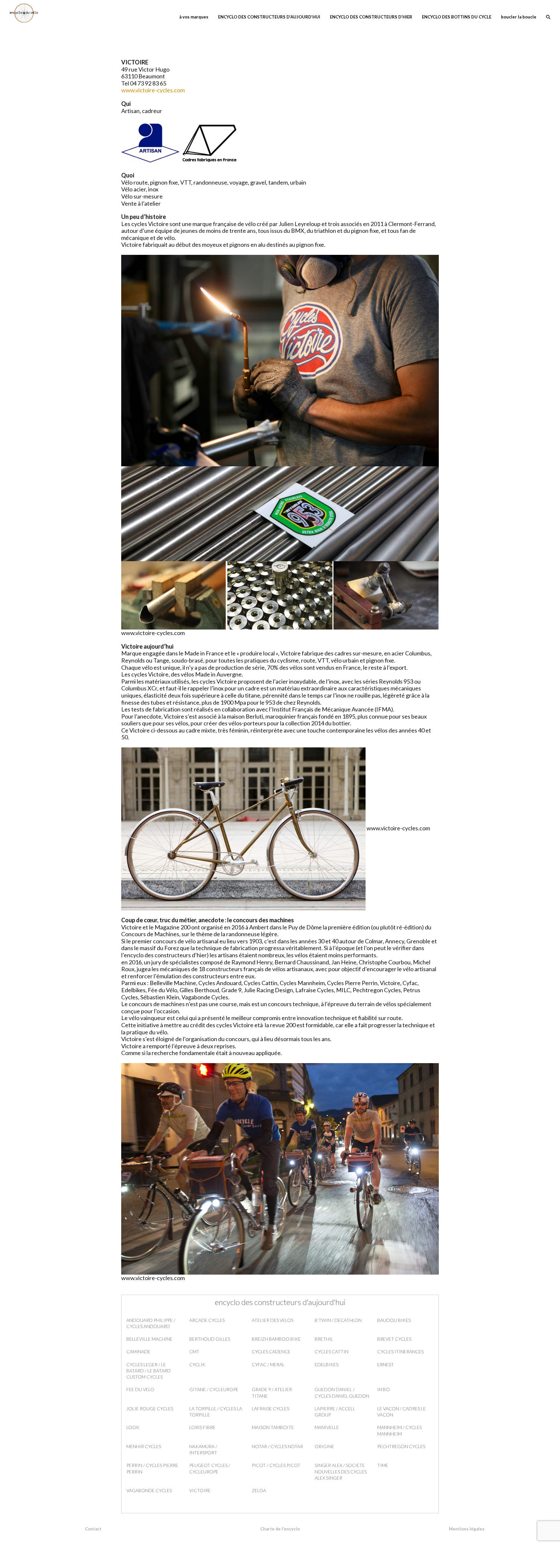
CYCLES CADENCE (271, 1351)
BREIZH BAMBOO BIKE (276, 1339)
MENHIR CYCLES (143, 1446)
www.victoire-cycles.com (153, 90)
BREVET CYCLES (394, 1339)
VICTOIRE (200, 1490)
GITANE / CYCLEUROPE (214, 1389)
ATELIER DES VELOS (272, 1320)
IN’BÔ (383, 1389)
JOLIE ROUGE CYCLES (149, 1408)
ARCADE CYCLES (207, 1320)
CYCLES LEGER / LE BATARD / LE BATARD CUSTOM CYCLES (148, 1371)
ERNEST (385, 1364)
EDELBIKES (326, 1364)
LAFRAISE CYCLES (270, 1408)
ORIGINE (324, 1446)
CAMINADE (138, 1351)
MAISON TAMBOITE (273, 1427)
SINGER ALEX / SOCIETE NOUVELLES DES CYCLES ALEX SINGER (341, 1471)
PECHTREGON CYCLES (401, 1446)
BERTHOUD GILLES (209, 1339)
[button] (548, 16)
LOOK (132, 1427)
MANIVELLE (327, 1427)
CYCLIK (197, 1364)
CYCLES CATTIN (331, 1351)
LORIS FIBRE (202, 1427)
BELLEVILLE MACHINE (149, 1339)
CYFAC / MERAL (268, 1364)
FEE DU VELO (140, 1389)
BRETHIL (324, 1339)
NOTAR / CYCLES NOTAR (277, 1446)
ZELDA (259, 1490)
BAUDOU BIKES (394, 1320)
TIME (382, 1465)
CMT (194, 1351)
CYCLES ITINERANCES (400, 1351)
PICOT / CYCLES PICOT (276, 1465)
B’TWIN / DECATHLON (338, 1320)
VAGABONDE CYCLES (149, 1490)
